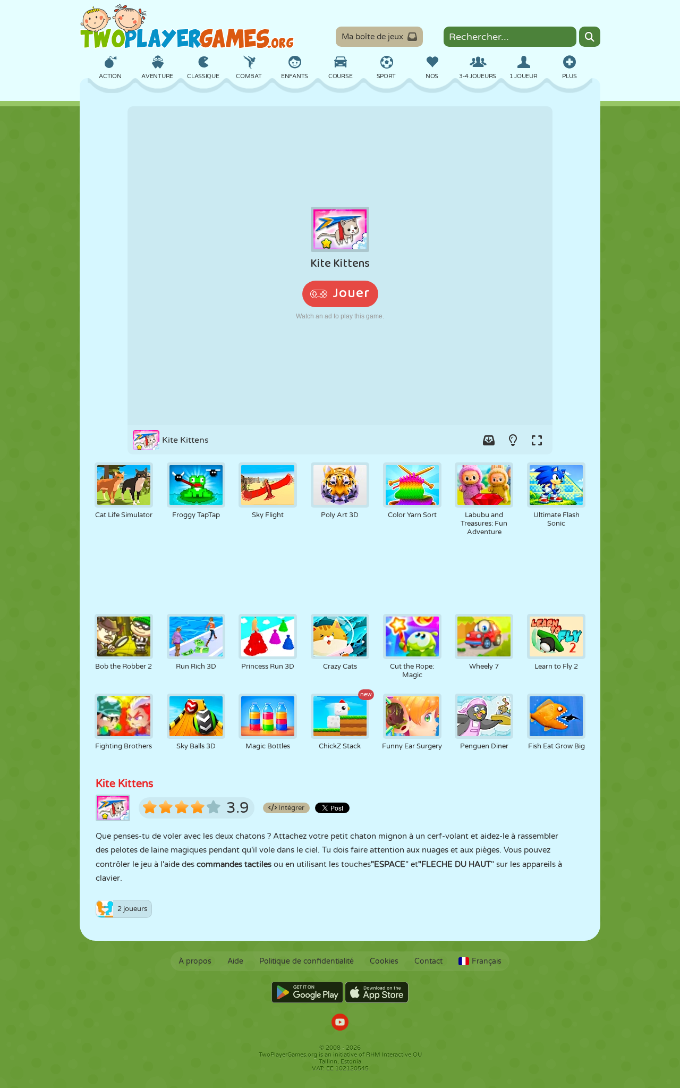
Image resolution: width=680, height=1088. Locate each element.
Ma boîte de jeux (372, 36)
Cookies (384, 961)
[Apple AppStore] (377, 992)
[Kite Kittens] (340, 265)
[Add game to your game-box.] (488, 440)
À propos (194, 961)
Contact (428, 961)
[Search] (589, 37)
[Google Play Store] (307, 992)
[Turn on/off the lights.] (512, 440)
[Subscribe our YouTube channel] (340, 1023)
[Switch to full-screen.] (536, 440)
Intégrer (290, 808)
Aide (235, 961)
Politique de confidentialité (306, 961)
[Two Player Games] (187, 26)
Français (487, 961)
